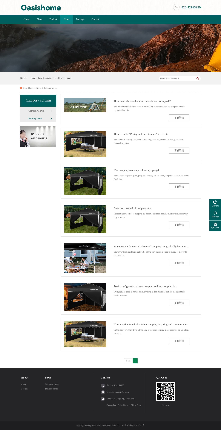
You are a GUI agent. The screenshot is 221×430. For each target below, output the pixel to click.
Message (80, 19)
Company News (36, 110)
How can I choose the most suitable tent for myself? (142, 101)
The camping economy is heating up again (137, 170)
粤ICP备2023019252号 (134, 425)
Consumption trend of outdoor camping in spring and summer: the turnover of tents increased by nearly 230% (151, 324)
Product (53, 19)
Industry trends (50, 88)
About (40, 19)
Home (27, 19)
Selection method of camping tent (132, 208)
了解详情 (179, 117)
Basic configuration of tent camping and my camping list (145, 286)
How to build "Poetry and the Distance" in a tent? (141, 134)
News (66, 19)
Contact (95, 19)
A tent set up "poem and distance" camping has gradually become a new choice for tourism (151, 246)
